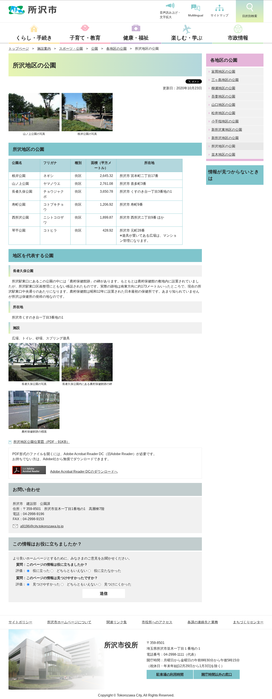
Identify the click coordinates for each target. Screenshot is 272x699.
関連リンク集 (116, 622)
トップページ (18, 48)
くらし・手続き (34, 38)
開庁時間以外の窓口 (216, 674)
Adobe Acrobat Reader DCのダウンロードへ (84, 471)
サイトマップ (219, 15)
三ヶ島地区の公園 (225, 80)
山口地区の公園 (223, 105)
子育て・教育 (85, 38)
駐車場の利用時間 (170, 674)
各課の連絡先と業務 (202, 622)
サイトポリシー (20, 622)
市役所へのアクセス (157, 622)
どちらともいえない (72, 570)
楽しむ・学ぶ (187, 38)
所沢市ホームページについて (69, 622)
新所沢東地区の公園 (226, 129)
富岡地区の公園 (223, 71)
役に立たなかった (107, 570)
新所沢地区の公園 (225, 138)
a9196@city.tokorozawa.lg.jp (42, 526)
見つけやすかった (46, 584)
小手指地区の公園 (225, 121)
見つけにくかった (117, 584)
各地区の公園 (116, 48)
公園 (94, 48)
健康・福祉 (136, 38)
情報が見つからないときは (233, 175)
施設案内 (44, 48)
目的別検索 (249, 16)
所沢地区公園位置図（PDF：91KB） (41, 442)
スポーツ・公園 (71, 48)
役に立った (41, 570)
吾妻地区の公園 (223, 96)
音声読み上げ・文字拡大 (170, 15)
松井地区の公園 (223, 113)
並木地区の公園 (223, 154)
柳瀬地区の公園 (223, 88)
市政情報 (238, 38)
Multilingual (195, 15)
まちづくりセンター (248, 622)
